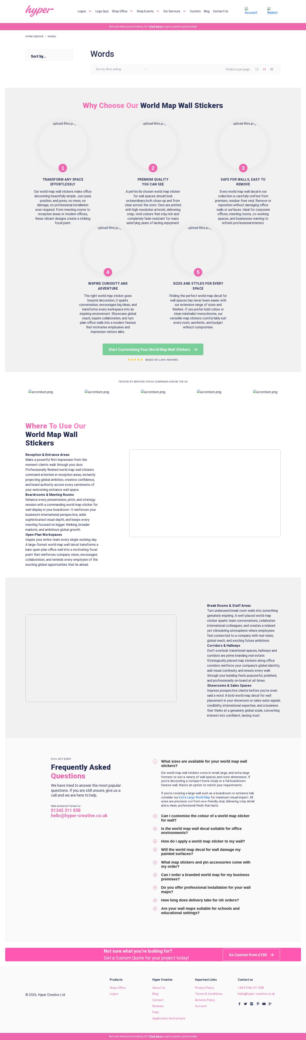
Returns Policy (205, 1000)
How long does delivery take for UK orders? (200, 900)
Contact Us (220, 11)
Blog (207, 11)
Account (201, 1006)
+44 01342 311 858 (251, 988)
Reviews (158, 1006)
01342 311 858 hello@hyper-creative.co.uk (79, 813)
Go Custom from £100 (248, 955)
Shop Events (145, 11)
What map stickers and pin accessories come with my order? (205, 864)
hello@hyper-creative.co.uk (256, 994)
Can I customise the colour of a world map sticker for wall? (205, 818)
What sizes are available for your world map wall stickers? (204, 763)
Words (52, 36)
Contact (158, 1000)
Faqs (155, 1012)
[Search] (234, 11)
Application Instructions (168, 1018)
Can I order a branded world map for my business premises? (205, 877)
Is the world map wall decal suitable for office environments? (201, 831)
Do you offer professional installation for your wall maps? (206, 889)
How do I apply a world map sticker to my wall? (203, 841)
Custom (195, 11)
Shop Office (120, 11)
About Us (158, 988)
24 (264, 69)
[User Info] (252, 11)
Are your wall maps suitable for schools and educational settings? (200, 910)
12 (256, 69)
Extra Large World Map (195, 797)
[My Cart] (274, 11)
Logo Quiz (102, 11)
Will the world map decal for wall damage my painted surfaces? (201, 852)
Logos (82, 11)
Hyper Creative (34, 36)
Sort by (100, 69)
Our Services (172, 11)
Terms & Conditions (209, 994)
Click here (155, 26)
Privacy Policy (204, 988)
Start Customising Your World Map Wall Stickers (149, 349)
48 (271, 69)
